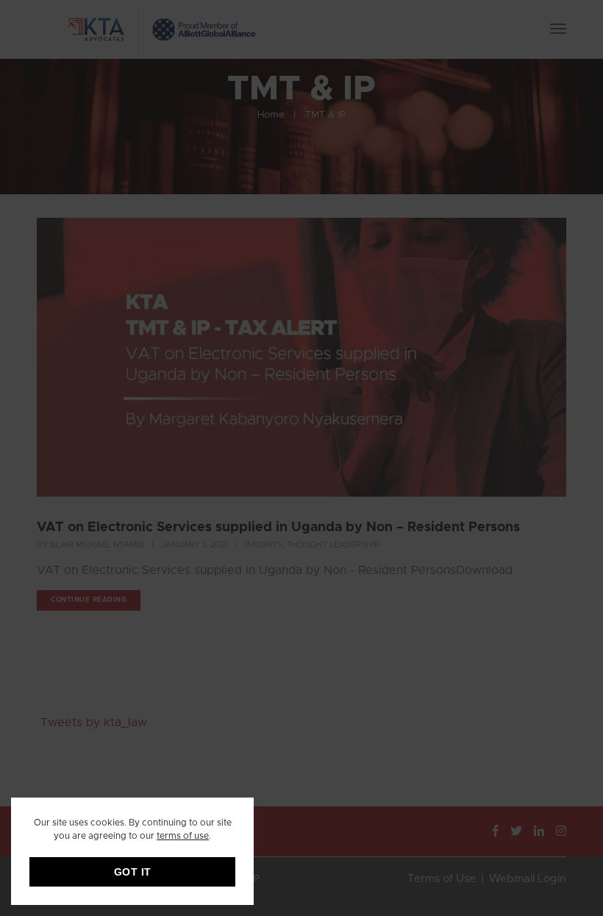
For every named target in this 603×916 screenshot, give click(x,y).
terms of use (183, 835)
